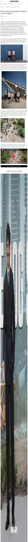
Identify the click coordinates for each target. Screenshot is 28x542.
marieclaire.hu (5, 16)
